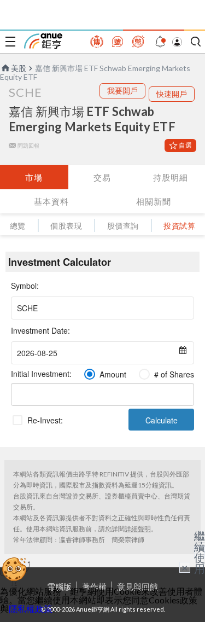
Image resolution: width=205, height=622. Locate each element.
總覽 (18, 225)
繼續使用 (199, 552)
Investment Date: (40, 330)
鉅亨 (43, 41)
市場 (34, 177)
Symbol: (25, 285)
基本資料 (51, 201)
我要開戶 (122, 90)
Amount (112, 374)
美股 (18, 68)
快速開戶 (171, 93)
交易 (102, 177)
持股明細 (170, 177)
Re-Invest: (45, 420)
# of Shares (174, 374)
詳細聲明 (138, 529)
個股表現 (66, 225)
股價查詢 (123, 225)
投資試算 (179, 225)
